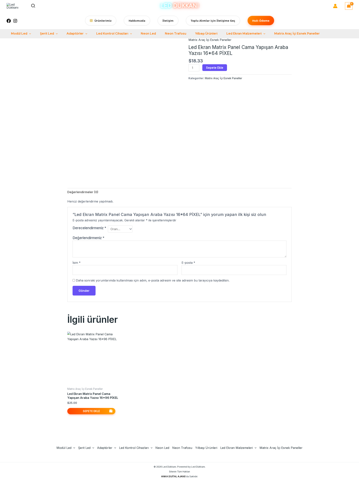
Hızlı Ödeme (260, 20)
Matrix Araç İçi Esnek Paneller (297, 33)
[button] (33, 6)
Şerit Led (47, 33)
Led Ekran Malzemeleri (244, 33)
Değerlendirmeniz (88, 238)
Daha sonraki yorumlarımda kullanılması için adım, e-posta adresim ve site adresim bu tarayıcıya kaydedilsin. (152, 280)
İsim (77, 263)
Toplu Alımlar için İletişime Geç (213, 20)
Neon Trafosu (175, 33)
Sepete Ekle (214, 67)
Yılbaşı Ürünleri (206, 33)
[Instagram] (15, 21)
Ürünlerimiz (102, 20)
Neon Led (148, 33)
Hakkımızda (137, 20)
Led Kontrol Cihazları (112, 33)
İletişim (168, 20)
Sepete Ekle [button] (91, 411)
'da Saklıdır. (179, 476)
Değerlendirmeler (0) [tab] (82, 192)
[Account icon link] (335, 6)
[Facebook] (9, 21)
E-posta (188, 263)
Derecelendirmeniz (89, 228)
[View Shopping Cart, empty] (348, 6)
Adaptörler (75, 33)
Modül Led (19, 33)
